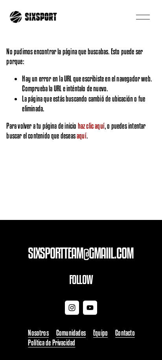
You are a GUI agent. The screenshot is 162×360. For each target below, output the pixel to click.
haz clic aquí (91, 126)
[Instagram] (72, 308)
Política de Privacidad (51, 342)
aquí (82, 135)
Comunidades (71, 333)
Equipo (100, 333)
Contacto (124, 333)
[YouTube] (90, 308)
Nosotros (38, 333)
